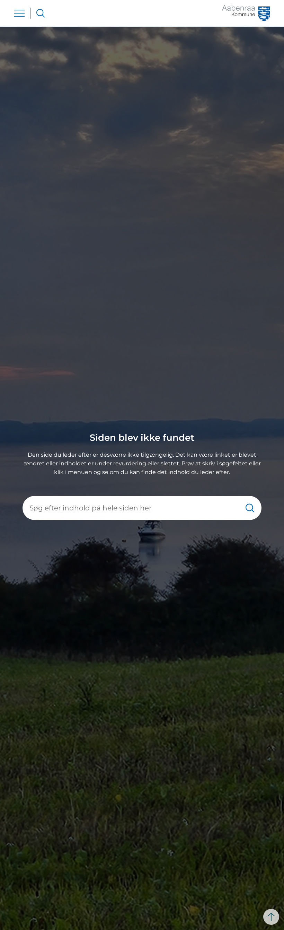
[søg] (40, 13)
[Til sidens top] (271, 916)
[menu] (19, 13)
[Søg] (250, 507)
